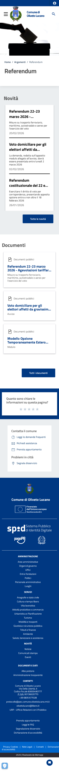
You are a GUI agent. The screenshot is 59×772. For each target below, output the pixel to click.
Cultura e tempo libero (28, 601)
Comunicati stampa (28, 653)
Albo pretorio (28, 671)
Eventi (28, 657)
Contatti (28, 681)
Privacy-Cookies (10, 746)
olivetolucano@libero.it (28, 706)
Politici (28, 578)
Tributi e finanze (28, 630)
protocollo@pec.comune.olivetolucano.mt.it (28, 701)
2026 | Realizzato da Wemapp (29, 755)
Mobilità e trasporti (28, 622)
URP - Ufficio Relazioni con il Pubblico (28, 710)
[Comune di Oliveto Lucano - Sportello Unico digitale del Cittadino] (16, 14)
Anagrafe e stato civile (28, 597)
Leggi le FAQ (28, 724)
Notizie (28, 649)
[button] (54, 3)
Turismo (28, 618)
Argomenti (20, 62)
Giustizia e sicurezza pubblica (28, 626)
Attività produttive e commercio (28, 609)
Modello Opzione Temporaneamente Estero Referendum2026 (26, 342)
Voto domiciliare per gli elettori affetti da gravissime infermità (27, 149)
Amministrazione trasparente (28, 675)
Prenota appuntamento (28, 720)
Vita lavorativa (28, 605)
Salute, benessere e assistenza (28, 638)
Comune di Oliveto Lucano (35, 14)
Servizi (28, 592)
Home (7, 62)
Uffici (28, 570)
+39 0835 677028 (28, 697)
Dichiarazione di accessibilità (28, 732)
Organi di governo (28, 566)
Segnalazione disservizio (28, 728)
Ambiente (28, 634)
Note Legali (27, 746)
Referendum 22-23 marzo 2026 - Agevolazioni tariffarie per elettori (27, 119)
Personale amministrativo (28, 582)
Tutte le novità (38, 219)
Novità (11, 98)
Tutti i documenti (38, 373)
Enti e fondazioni (28, 574)
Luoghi (28, 586)
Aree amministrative (28, 562)
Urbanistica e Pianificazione (28, 613)
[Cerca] (53, 14)
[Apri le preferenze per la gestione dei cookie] (5, 766)
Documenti (13, 245)
